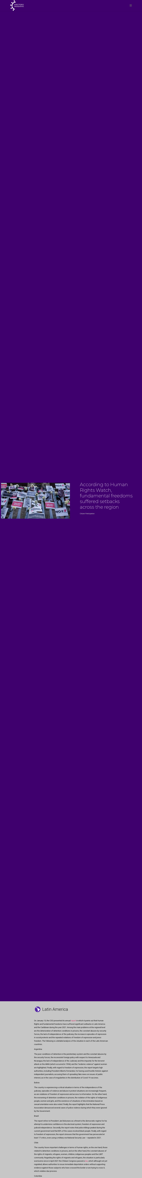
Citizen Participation (87, 514)
